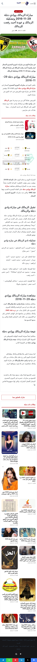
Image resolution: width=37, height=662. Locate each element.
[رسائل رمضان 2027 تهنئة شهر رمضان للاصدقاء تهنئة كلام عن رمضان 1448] (27, 618)
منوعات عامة (18, 11)
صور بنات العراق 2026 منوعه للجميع (11, 540)
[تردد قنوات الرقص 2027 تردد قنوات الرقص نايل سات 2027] (27, 471)
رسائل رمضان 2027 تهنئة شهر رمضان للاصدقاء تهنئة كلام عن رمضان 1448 (28, 626)
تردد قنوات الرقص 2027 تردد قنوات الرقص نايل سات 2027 (27, 479)
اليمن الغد (5, 646)
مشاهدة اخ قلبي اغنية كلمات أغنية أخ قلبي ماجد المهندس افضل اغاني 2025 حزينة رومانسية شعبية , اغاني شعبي (10, 423)
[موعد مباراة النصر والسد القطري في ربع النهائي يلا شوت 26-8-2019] (30, 135)
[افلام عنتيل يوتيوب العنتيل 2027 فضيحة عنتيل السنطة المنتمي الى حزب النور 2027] (27, 550)
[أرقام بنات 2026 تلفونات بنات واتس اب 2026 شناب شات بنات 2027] (27, 436)
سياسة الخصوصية (13, 646)
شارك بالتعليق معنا (18, 397)
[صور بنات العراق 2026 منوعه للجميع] (10, 532)
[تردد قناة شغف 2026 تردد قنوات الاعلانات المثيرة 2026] (27, 503)
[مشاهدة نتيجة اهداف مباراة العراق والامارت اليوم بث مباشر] (30, 125)
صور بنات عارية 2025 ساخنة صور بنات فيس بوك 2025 (27, 540)
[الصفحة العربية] (23, 3)
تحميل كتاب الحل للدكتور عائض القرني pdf (11, 572)
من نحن (32, 646)
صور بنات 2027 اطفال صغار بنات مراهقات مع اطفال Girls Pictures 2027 (10, 626)
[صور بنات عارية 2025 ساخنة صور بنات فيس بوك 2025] (27, 532)
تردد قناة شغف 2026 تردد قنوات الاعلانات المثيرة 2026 (27, 511)
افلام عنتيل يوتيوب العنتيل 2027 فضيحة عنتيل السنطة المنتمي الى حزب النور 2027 (27, 558)
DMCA (18, 649)
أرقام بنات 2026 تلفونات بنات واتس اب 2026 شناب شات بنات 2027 (28, 445)
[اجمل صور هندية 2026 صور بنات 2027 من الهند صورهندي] (10, 478)
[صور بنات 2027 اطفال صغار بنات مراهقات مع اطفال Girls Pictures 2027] (10, 618)
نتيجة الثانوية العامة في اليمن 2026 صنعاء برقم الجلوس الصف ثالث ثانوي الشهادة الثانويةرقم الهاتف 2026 (10, 596)
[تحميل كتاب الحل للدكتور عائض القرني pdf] (10, 557)
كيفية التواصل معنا (24, 646)
